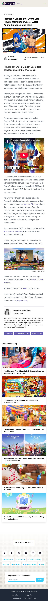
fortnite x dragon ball (22, 333)
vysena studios (36, 333)
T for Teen (22, 288)
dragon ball (9, 333)
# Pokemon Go (8, 559)
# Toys (41, 564)
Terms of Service (30, 598)
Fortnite (10, 14)
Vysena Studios (31, 204)
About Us (15, 595)
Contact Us (28, 595)
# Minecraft (16, 564)
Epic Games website (13, 231)
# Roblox (6, 564)
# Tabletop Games (29, 564)
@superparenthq (19, 300)
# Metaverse (20, 559)
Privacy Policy (16, 598)
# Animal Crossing (34, 559)
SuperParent (15, 591)
